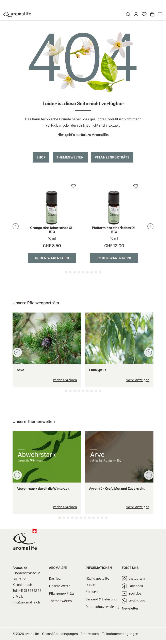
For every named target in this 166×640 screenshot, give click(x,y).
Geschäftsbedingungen (60, 633)
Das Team (56, 578)
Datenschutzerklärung (101, 606)
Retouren (92, 591)
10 (98, 517)
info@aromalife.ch (26, 602)
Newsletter (130, 608)
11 (102, 517)
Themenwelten (70, 157)
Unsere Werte (59, 585)
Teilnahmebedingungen (120, 633)
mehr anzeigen (65, 379)
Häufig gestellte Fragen (97, 581)
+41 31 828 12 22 (29, 590)
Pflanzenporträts (112, 157)
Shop (41, 157)
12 (106, 517)
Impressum (90, 633)
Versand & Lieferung (100, 599)
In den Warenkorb (52, 258)
